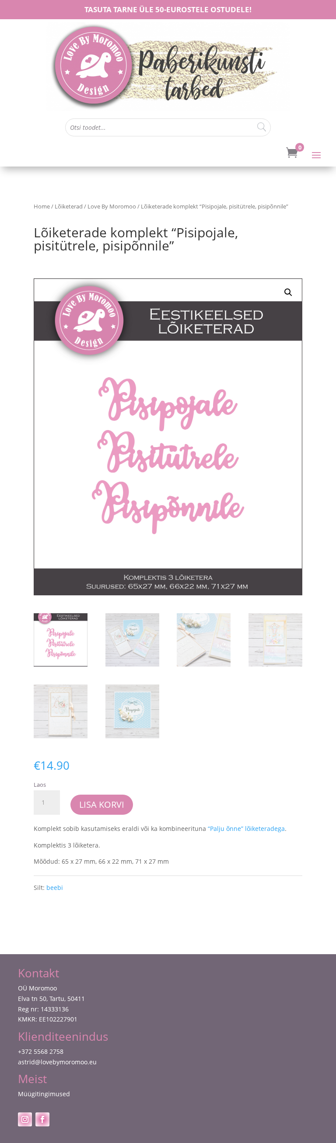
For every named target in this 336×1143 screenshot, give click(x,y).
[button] (288, 292)
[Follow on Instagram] (25, 1119)
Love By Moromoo (112, 206)
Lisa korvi (101, 804)
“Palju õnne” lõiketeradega (246, 828)
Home (42, 206)
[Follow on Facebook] (42, 1119)
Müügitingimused (44, 1094)
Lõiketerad (69, 206)
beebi (54, 887)
